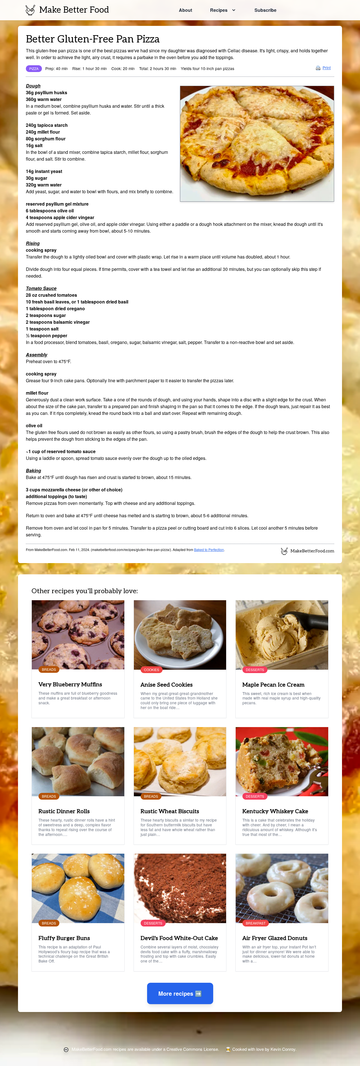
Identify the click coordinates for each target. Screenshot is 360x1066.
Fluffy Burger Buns (64, 938)
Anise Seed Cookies (167, 685)
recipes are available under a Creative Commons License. (145, 1049)
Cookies (151, 669)
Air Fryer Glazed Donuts (274, 938)
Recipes (219, 10)
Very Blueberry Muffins (70, 684)
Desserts (255, 669)
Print (327, 67)
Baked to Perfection (209, 549)
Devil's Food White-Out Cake (179, 938)
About (185, 10)
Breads (49, 669)
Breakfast (256, 923)
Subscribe (265, 10)
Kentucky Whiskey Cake (275, 811)
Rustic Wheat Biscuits (170, 811)
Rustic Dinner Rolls (64, 811)
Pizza (34, 68)
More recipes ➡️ (180, 993)
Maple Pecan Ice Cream (273, 685)
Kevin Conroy (283, 1049)
